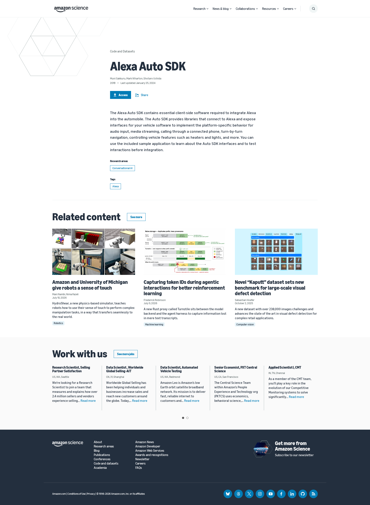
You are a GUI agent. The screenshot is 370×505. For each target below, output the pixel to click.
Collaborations (245, 8)
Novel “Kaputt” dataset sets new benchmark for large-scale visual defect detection (270, 287)
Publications (102, 454)
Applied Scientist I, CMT (285, 367)
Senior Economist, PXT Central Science (235, 369)
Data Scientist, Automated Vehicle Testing (179, 369)
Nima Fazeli (72, 294)
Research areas (104, 446)
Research (199, 8)
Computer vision (245, 324)
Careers (288, 8)
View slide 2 (187, 418)
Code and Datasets (122, 51)
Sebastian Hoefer (244, 300)
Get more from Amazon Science (292, 446)
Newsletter (142, 459)
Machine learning (154, 324)
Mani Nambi (58, 294)
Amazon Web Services (149, 450)
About (98, 442)
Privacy (91, 493)
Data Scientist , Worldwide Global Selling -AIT (124, 369)
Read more (88, 400)
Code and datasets (106, 463)
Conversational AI (122, 168)
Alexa (115, 186)
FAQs (138, 467)
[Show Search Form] (313, 8)
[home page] (71, 8)
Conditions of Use (76, 493)
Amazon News (144, 442)
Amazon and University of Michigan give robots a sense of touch (90, 284)
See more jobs (125, 354)
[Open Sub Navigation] (207, 8)
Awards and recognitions (151, 454)
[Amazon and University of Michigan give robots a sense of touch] (93, 252)
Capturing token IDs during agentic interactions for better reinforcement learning (184, 287)
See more (136, 217)
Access (123, 95)
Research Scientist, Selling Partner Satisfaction (71, 369)
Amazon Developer (147, 446)
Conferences (102, 459)
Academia (100, 467)
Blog (97, 450)
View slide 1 (183, 418)
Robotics (58, 323)
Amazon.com (59, 493)
